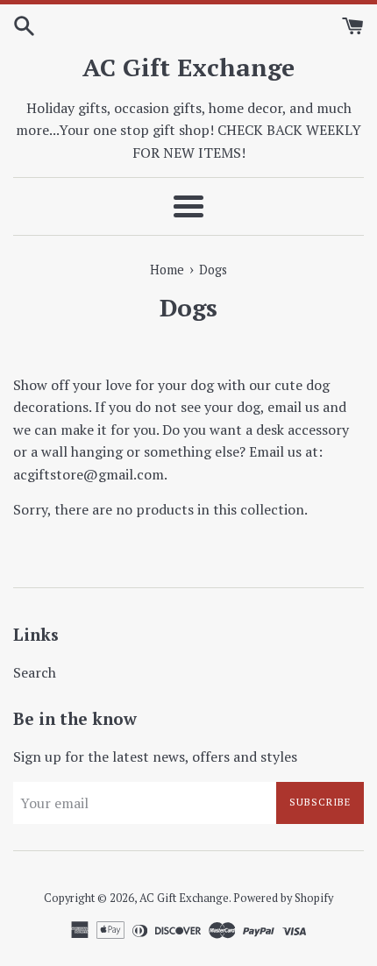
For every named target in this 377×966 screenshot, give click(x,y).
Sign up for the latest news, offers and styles (155, 756)
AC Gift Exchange (188, 67)
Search (34, 672)
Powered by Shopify (283, 898)
